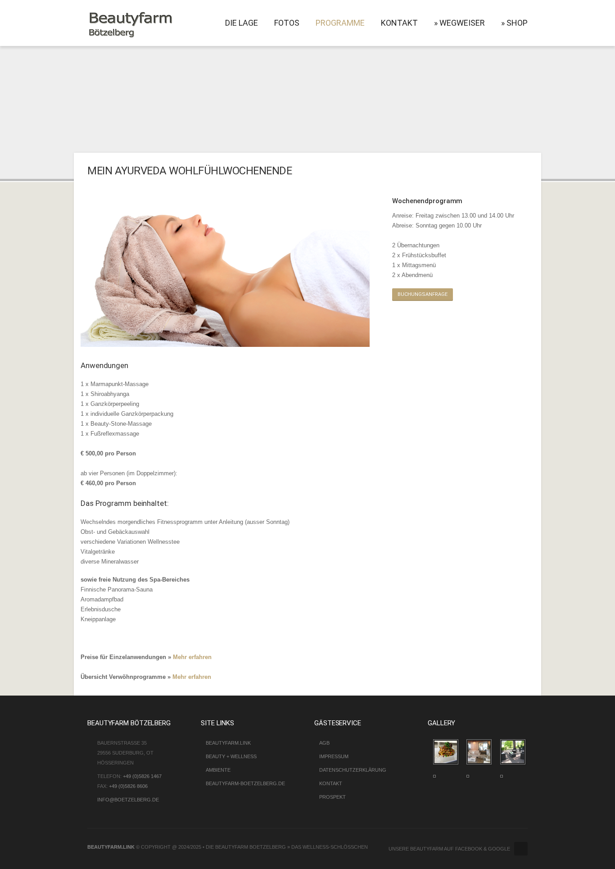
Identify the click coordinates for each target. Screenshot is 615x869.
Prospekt (332, 797)
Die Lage (241, 22)
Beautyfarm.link (228, 743)
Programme (340, 22)
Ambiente (218, 770)
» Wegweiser (459, 22)
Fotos (286, 22)
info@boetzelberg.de (128, 799)
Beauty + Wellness (231, 756)
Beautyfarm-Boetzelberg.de (245, 783)
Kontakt (399, 22)
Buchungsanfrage (423, 294)
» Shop (514, 22)
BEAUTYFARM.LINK (111, 847)
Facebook (521, 848)
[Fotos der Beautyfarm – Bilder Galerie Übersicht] (452, 750)
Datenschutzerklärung (352, 770)
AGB (324, 743)
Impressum (333, 756)
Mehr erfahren (192, 657)
